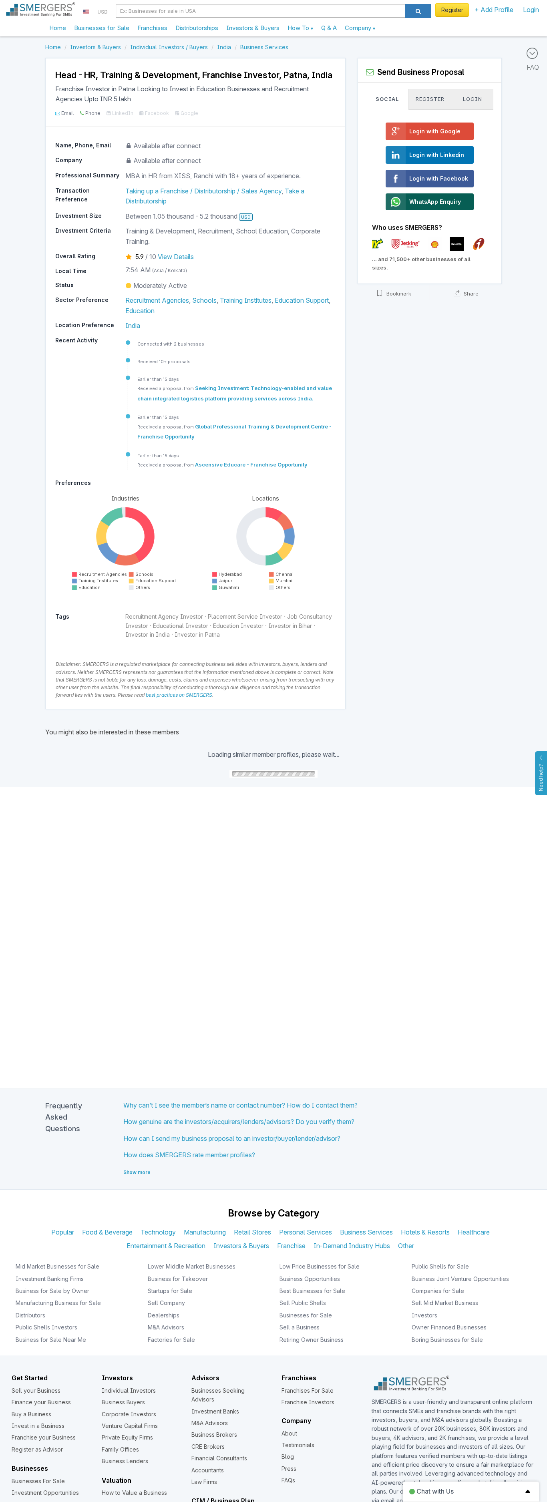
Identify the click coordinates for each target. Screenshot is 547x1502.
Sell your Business (36, 1390)
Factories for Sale (171, 1339)
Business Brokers (214, 1434)
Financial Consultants (219, 1458)
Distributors (30, 1315)
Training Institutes (245, 300)
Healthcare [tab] (474, 1232)
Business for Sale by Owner (52, 1290)
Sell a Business (300, 1327)
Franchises (152, 28)
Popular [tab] (62, 1232)
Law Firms (204, 1481)
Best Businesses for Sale (312, 1290)
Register (452, 9)
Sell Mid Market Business (445, 1302)
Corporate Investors (129, 1414)
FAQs (288, 1480)
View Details (176, 257)
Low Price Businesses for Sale (320, 1266)
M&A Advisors (166, 1327)
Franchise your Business (44, 1437)
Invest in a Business (38, 1425)
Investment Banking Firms (50, 1278)
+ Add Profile (494, 10)
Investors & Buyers (253, 28)
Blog (288, 1456)
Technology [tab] (158, 1232)
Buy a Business (31, 1414)
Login (531, 10)
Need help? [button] (541, 777)
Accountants (207, 1470)
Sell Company (166, 1302)
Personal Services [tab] (305, 1232)
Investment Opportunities (45, 1492)
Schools (204, 300)
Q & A (329, 28)
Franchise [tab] (291, 1246)
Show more (137, 1172)
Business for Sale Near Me (51, 1339)
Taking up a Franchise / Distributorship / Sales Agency (203, 191)
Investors (424, 1315)
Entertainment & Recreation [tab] (166, 1246)
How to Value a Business (134, 1492)
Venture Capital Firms (130, 1425)
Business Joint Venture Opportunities (460, 1278)
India (132, 326)
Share (470, 294)
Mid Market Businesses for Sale (57, 1266)
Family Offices (120, 1449)
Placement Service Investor (245, 616)
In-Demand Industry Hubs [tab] (352, 1246)
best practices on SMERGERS (179, 695)
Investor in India (147, 634)
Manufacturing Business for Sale (58, 1302)
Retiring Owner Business (312, 1339)
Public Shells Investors (46, 1327)
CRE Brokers (208, 1446)
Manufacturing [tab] (205, 1232)
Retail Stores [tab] (252, 1232)
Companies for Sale (438, 1290)
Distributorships (196, 28)
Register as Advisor (37, 1449)
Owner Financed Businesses (449, 1327)
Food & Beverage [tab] (107, 1232)
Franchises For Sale (308, 1390)
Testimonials (298, 1445)
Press (289, 1468)
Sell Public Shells (303, 1302)
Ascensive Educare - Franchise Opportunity (251, 464)
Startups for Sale (170, 1290)
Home (57, 28)
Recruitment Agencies (157, 300)
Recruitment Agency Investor (164, 616)
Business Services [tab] (366, 1232)
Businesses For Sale (38, 1481)
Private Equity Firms (127, 1437)
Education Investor (238, 625)
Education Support (302, 300)
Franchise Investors (308, 1402)
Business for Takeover (178, 1278)
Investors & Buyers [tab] (241, 1246)
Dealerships (163, 1315)
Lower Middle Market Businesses (191, 1266)
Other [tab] (406, 1246)
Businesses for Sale (101, 28)
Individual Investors (129, 1390)
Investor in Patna (197, 634)
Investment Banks (215, 1411)
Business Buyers (123, 1402)
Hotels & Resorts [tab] (425, 1232)
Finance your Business (41, 1402)
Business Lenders (125, 1461)
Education (140, 311)
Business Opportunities (310, 1278)
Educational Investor (180, 625)
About (289, 1433)
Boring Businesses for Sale (447, 1339)
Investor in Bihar (290, 625)
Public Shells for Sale (440, 1266)
